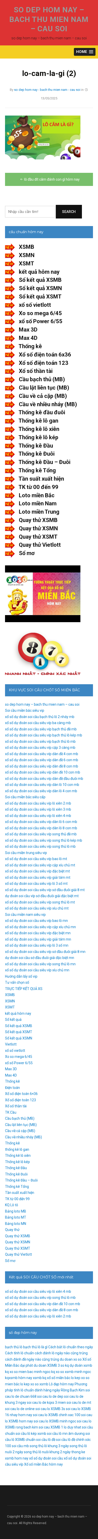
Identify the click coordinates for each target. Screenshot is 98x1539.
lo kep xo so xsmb (34, 1384)
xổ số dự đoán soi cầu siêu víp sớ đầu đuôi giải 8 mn (45, 952)
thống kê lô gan (17, 1149)
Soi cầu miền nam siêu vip (25, 915)
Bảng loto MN (15, 1224)
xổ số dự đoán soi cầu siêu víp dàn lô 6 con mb (41, 822)
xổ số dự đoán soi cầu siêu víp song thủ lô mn (40, 964)
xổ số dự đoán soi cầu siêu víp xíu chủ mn (37, 970)
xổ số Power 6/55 (40, 321)
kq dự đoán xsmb (78, 1365)
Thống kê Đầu (36, 446)
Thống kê (30, 346)
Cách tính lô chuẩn (19, 1353)
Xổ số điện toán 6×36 (21, 1094)
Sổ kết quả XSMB (40, 280)
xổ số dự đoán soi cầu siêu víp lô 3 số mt (36, 884)
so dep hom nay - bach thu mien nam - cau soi (47, 90)
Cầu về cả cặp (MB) (43, 396)
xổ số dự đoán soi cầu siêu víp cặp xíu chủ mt (40, 865)
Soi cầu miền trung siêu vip (26, 853)
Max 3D (28, 329)
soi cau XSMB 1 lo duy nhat (60, 1427)
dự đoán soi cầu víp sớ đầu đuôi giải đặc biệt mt (42, 896)
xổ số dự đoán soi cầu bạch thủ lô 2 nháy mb (39, 717)
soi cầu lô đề (45, 1440)
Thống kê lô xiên (39, 429)
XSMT (26, 263)
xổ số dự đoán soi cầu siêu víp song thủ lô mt (40, 902)
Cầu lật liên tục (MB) (44, 387)
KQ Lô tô (11, 1205)
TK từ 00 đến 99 (38, 487)
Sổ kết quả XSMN (40, 288)
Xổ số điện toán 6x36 (45, 354)
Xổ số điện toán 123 (43, 363)
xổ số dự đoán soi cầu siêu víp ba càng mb (38, 723)
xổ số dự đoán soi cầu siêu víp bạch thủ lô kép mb (43, 735)
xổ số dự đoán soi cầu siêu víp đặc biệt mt (37, 871)
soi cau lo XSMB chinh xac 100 (56, 1415)
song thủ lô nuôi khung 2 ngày (47, 1452)
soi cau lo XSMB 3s (50, 1409)
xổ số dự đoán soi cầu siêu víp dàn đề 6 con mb (41, 760)
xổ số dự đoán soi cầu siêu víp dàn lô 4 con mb (41, 791)
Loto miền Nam (38, 503)
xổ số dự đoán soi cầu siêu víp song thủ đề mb (41, 834)
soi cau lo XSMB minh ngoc (55, 1421)
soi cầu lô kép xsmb (31, 1434)
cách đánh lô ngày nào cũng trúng (61, 1353)
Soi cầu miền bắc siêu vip (24, 710)
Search (69, 212)
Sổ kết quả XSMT (40, 296)
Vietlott (11, 1044)
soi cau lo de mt (79, 1402)
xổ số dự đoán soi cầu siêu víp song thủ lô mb (40, 846)
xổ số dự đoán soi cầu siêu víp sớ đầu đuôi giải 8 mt (45, 890)
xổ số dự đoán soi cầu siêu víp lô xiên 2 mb (38, 803)
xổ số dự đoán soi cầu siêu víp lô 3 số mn (36, 945)
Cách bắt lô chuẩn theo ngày (70, 1347)
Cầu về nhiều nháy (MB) (48, 404)
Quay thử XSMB (38, 520)
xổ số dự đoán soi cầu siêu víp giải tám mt (37, 877)
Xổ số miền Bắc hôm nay (43, 1464)
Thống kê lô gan (38, 421)
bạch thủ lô (13, 1347)
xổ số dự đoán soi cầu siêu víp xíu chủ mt (37, 908)
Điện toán (12, 1088)
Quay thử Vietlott (40, 545)
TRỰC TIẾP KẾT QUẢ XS (23, 989)
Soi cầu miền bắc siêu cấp (25, 797)
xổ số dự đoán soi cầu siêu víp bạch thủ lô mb (40, 741)
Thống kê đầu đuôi (42, 412)
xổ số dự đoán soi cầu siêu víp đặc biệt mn (38, 933)
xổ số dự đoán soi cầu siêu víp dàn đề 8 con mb (41, 766)
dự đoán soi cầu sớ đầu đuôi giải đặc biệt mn (39, 958)
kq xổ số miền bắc (56, 1378)
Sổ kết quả (13, 1020)
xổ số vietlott (35, 305)
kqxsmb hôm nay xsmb (23, 1378)
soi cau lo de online (20, 1409)
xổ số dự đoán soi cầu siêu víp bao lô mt (36, 859)
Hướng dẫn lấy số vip (21, 976)
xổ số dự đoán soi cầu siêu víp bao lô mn (36, 921)
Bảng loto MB (15, 1211)
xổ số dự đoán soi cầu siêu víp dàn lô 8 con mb (41, 828)
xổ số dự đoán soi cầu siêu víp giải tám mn (38, 939)
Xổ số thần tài (36, 371)
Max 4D (28, 338)
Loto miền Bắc (37, 495)
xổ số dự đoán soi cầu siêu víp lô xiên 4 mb (38, 816)
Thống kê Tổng (37, 470)
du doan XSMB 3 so (49, 1365)
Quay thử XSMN (38, 528)
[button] (84, 52)
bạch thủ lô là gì (35, 1347)
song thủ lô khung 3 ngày (49, 1446)
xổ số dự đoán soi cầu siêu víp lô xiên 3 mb (38, 809)
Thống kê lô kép (38, 437)
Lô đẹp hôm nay (61, 1384)
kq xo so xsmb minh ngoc (71, 1372)
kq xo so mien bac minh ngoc (28, 1372)
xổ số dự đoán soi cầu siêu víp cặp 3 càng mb (40, 748)
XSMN (26, 255)
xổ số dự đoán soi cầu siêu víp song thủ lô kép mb (43, 840)
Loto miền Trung (39, 512)
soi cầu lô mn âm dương (66, 1434)
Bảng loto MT (15, 1217)
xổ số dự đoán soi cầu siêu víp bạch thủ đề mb (41, 729)
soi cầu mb (20, 1446)
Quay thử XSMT (38, 537)
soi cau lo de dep (50, 1396)
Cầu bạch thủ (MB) (42, 379)
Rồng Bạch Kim (73, 1390)
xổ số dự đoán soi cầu (46, 1458)
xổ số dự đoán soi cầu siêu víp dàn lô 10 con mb (42, 785)
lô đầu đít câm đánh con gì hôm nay (52, 179)
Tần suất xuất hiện (41, 479)
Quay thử (12, 1230)
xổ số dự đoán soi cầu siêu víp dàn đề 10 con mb (42, 772)
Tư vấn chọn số (17, 982)
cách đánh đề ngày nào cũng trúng (32, 1359)
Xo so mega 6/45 (40, 313)
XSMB (26, 247)
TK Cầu (10, 1112)
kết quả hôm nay (39, 272)
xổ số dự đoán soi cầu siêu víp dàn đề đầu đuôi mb (44, 779)
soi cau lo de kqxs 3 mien (46, 1402)
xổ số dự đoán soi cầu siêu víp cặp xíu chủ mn (40, 927)
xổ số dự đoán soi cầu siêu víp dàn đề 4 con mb (41, 754)
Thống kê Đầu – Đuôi (44, 462)
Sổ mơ (27, 553)
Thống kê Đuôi (37, 454)
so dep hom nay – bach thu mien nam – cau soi (48, 19)
